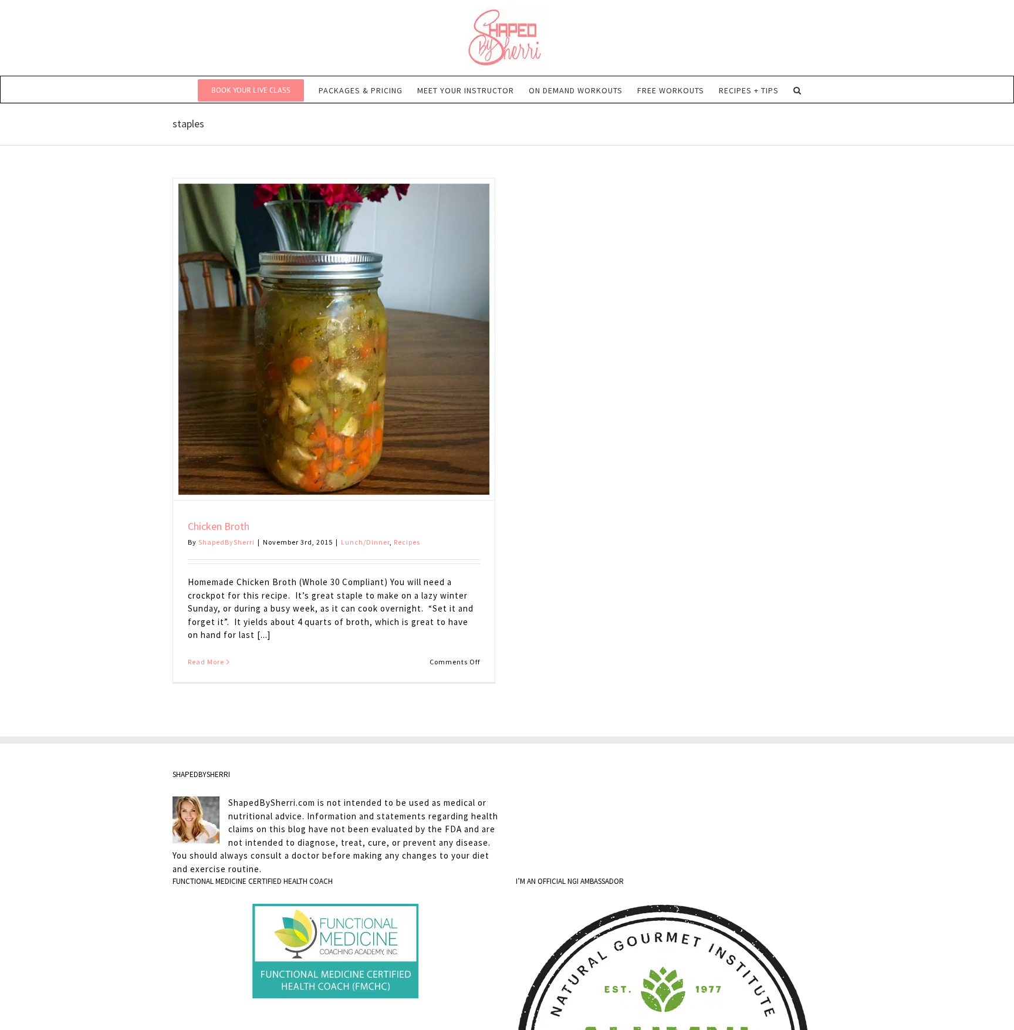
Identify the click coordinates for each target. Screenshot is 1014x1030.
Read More (206, 661)
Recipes (407, 542)
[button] (797, 89)
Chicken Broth (218, 526)
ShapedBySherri (226, 542)
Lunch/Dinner (365, 542)
